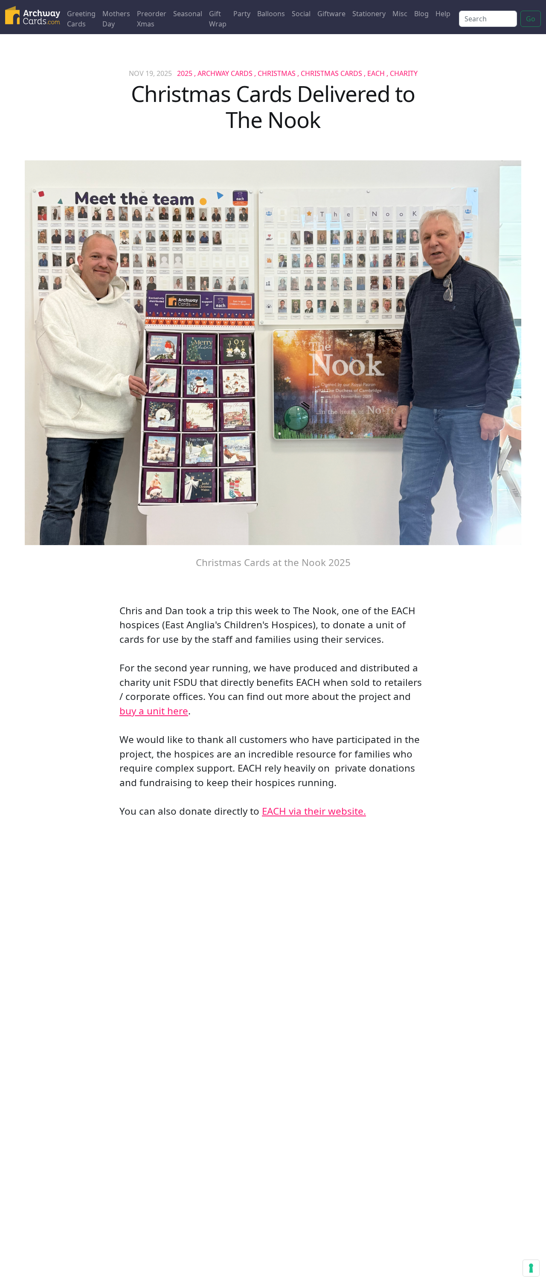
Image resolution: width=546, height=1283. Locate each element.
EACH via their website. (314, 811)
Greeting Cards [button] (81, 19)
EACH (376, 73)
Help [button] (443, 13)
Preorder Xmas (151, 19)
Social (301, 13)
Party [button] (241, 13)
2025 (184, 73)
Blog (421, 13)
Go (530, 18)
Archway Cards (225, 73)
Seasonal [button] (187, 13)
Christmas (277, 73)
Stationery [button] (369, 13)
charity (404, 73)
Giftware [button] (331, 13)
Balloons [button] (271, 13)
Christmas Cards (331, 73)
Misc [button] (399, 13)
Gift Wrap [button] (218, 19)
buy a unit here (153, 710)
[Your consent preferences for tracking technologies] (531, 1268)
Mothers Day (116, 19)
